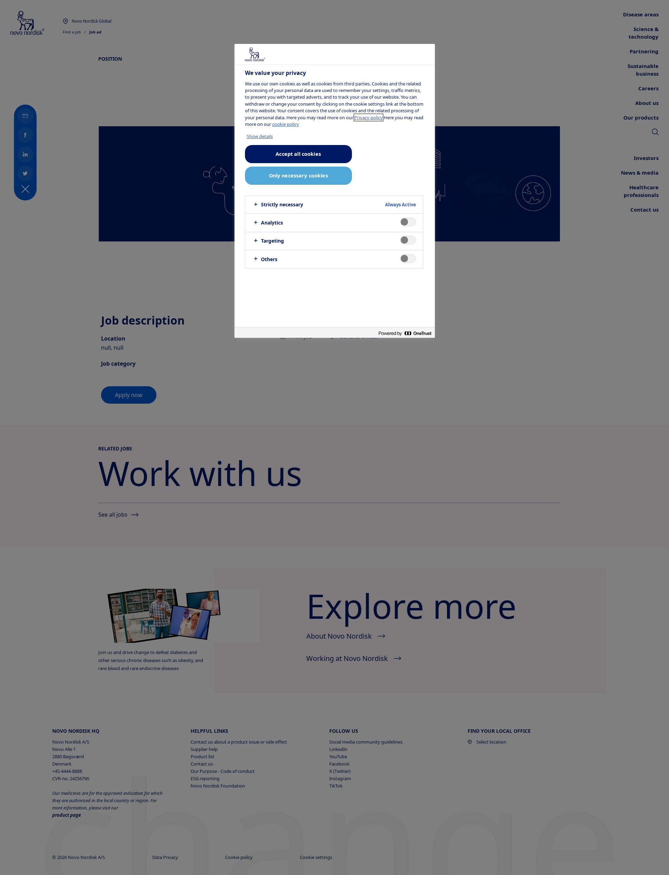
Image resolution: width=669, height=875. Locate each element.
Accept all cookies (298, 154)
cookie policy (285, 124)
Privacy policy (368, 117)
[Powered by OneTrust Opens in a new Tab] (404, 333)
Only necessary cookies (298, 175)
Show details (260, 136)
